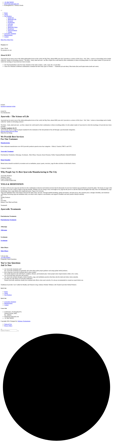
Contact (6, 36)
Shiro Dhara (4, 251)
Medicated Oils (12, 19)
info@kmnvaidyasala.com (11, 3)
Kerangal (10, 21)
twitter (13, 106)
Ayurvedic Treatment (10, 33)
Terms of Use (8, 324)
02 (3, 105)
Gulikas (10, 32)
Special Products (12, 30)
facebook (3, 106)
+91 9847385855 (9, 2)
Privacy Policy (8, 325)
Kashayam (11, 17)
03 (4, 105)
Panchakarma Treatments (8, 220)
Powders (10, 25)
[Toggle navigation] (1, 10)
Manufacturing (8, 35)
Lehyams (10, 24)
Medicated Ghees (12, 27)
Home (6, 13)
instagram (9, 106)
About (6, 14)
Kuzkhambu (11, 22)
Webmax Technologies (24, 321)
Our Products (8, 16)
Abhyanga (4, 230)
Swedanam (4, 240)
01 (1, 105)
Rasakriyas (11, 29)
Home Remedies (5, 160)
